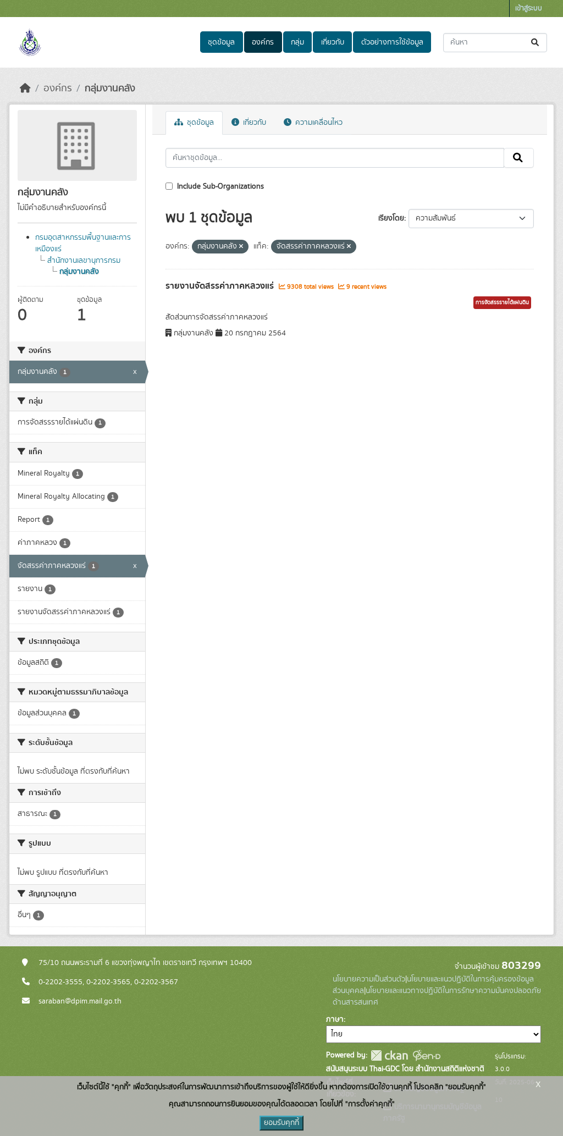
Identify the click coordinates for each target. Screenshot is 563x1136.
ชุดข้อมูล (221, 42)
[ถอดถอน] (241, 246)
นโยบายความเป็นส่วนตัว (369, 979)
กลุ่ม (297, 42)
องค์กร (263, 42)
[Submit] (536, 42)
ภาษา (335, 1019)
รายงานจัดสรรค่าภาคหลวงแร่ (220, 286)
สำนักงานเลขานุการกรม (83, 260)
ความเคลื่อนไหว (318, 122)
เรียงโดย (391, 218)
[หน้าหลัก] (25, 88)
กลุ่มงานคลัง (110, 88)
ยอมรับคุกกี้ (281, 1122)
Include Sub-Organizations (219, 186)
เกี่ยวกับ (332, 42)
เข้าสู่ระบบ (528, 8)
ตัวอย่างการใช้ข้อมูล (392, 42)
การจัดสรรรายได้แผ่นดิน (502, 302)
